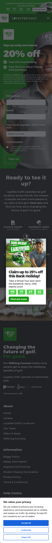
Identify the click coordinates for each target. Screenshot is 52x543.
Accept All (26, 523)
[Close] (43, 241)
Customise (26, 530)
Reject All (26, 537)
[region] (26, 520)
